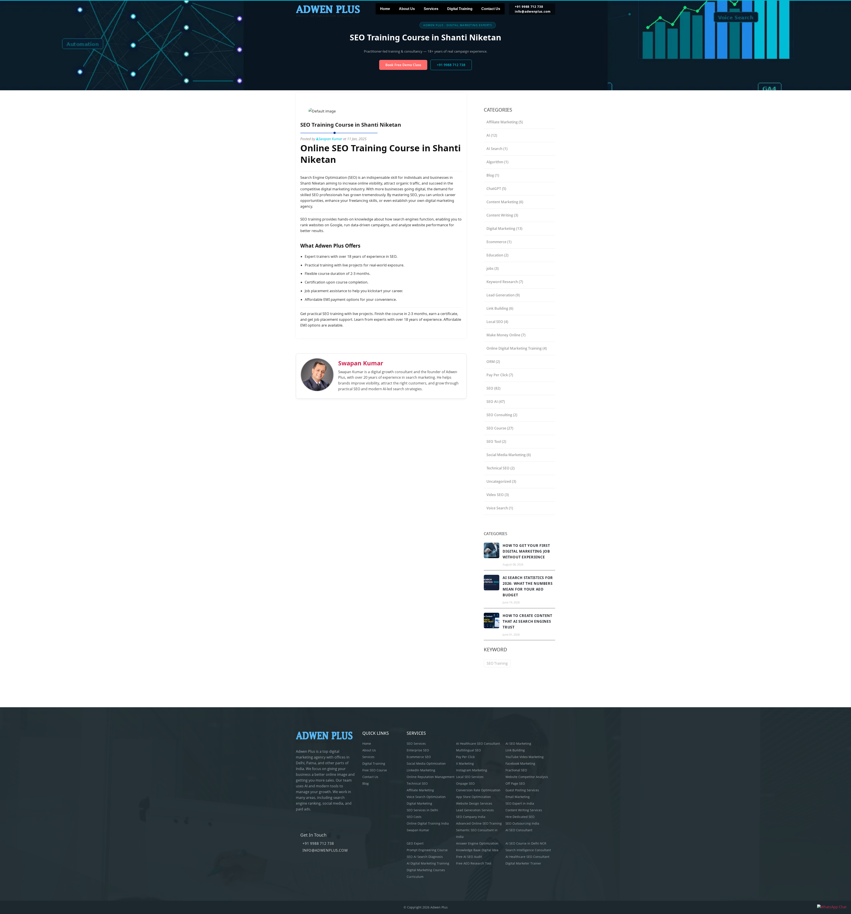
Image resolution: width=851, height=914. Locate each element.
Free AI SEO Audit (469, 857)
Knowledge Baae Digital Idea (477, 850)
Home (385, 9)
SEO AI (495, 401)
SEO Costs (414, 817)
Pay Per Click (499, 374)
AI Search (496, 148)
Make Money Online (505, 335)
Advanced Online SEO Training (479, 823)
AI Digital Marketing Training (428, 863)
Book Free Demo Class (403, 65)
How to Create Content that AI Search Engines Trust (527, 621)
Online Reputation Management (431, 777)
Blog (492, 175)
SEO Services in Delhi (422, 810)
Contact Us (490, 9)
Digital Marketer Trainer (523, 863)
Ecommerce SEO (419, 757)
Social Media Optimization (426, 763)
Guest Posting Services (522, 790)
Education (497, 255)
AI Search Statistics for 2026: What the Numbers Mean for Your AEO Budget (528, 586)
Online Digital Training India (428, 823)
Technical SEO (500, 468)
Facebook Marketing (520, 763)
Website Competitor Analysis (527, 777)
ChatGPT (496, 188)
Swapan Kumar (360, 363)
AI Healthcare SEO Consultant (478, 743)
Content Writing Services (524, 810)
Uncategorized (501, 481)
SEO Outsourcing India (522, 823)
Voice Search (499, 508)
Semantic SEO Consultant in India (477, 833)
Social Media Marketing (508, 454)
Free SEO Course (374, 770)
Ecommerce (498, 241)
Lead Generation (503, 295)
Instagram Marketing (471, 770)
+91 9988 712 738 (529, 7)
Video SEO (497, 494)
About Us (407, 9)
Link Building (499, 308)
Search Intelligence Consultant (528, 850)
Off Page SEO (515, 783)
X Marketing (465, 763)
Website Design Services (474, 803)
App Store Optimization (473, 797)
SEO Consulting (501, 414)
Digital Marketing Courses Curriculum (426, 873)
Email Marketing (518, 797)
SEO (493, 388)
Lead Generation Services (475, 810)
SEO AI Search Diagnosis (425, 857)
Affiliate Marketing (504, 122)
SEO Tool (496, 441)
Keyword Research (504, 281)
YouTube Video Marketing (525, 757)
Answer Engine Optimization (477, 843)
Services (431, 9)
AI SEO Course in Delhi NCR (526, 843)
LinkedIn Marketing (421, 770)
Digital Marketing (504, 228)
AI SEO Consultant (519, 830)
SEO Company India (470, 817)
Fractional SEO (516, 770)
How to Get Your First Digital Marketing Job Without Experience (526, 551)
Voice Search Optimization (426, 797)
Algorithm (497, 162)
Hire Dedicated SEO (520, 817)
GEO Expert (415, 843)
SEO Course (499, 428)
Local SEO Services (470, 777)
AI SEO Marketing (518, 743)
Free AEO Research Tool (473, 863)
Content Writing (502, 215)
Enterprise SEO (418, 750)
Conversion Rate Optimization (478, 790)
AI (491, 135)
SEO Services (416, 743)
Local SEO (497, 321)
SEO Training (497, 663)
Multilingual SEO (468, 750)
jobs (492, 268)
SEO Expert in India (520, 803)
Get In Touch (313, 835)
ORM (493, 361)
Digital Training (459, 9)
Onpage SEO (465, 783)
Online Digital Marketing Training (516, 348)
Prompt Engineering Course (427, 850)
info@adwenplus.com (533, 12)
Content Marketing (504, 201)
